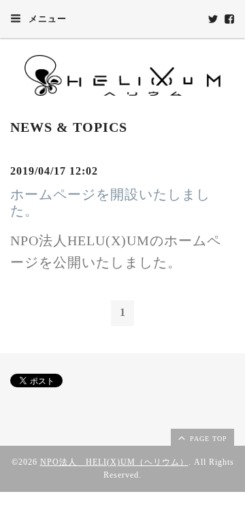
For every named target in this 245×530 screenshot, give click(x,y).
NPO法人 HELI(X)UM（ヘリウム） (114, 462)
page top (207, 438)
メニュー (46, 19)
